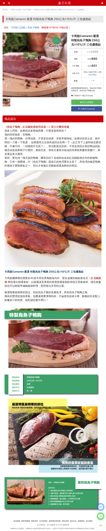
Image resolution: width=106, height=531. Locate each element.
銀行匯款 (93, 75)
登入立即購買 (87, 102)
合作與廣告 (43, 521)
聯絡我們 (34, 521)
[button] (100, 507)
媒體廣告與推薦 (55, 521)
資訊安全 (73, 521)
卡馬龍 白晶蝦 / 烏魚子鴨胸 (20, 10)
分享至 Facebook (87, 109)
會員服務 (16, 521)
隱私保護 (65, 521)
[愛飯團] (64, 3)
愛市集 (5, 10)
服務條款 (81, 521)
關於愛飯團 (25, 521)
